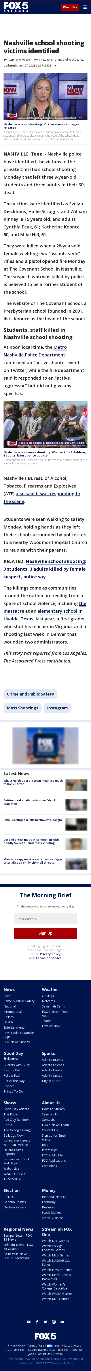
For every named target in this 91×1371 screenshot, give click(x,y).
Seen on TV (50, 1114)
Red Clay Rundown (17, 1119)
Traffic (46, 1021)
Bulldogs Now (14, 1135)
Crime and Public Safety (69, 59)
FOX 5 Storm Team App (56, 1013)
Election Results (15, 1207)
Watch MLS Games (55, 1299)
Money (48, 1190)
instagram (53, 1321)
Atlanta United (52, 1075)
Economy (48, 1202)
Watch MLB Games (56, 1255)
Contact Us (50, 1130)
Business (48, 1207)
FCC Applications (54, 1160)
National (10, 1006)
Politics (9, 1017)
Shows (10, 1102)
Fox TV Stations (43, 59)
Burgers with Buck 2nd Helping (17, 1161)
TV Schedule (12, 1179)
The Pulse (11, 1114)
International (13, 1011)
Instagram (57, 708)
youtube (28, 1321)
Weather (50, 989)
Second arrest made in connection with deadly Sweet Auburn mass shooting (31, 841)
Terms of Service (48, 958)
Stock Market (51, 1212)
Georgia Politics (15, 1202)
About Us (51, 1102)
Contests (48, 1119)
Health (8, 1022)
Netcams (48, 1001)
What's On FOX (14, 1174)
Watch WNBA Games (57, 1293)
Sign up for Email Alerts (54, 1137)
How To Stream (53, 1109)
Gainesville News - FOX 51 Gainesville (17, 1256)
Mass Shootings (22, 708)
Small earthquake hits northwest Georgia (33, 820)
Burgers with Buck (17, 1065)
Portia (8, 1125)
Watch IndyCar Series (57, 1270)
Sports (48, 1053)
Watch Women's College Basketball (55, 1286)
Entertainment (14, 1027)
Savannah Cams (53, 1006)
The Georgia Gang (17, 1130)
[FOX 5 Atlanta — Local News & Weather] (16, 7)
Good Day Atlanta (13, 1056)
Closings (48, 996)
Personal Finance (54, 1197)
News (9, 989)
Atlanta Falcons (53, 1065)
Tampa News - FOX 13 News (18, 1237)
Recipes (9, 1086)
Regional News (18, 1229)
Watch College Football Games (53, 1248)
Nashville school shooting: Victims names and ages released (41, 126)
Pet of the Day (14, 1081)
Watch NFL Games (55, 1241)
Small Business (52, 1218)
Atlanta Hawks (52, 1070)
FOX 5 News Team (55, 1125)
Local (7, 996)
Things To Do (13, 1091)
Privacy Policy (50, 954)
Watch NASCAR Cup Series (56, 1262)
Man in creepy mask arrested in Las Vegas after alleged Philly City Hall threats (33, 861)
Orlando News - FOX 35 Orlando (18, 1247)
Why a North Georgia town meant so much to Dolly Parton (33, 782)
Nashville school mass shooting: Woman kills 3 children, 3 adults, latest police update (45, 454)
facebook (37, 1321)
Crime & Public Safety (19, 1001)
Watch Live (70, 7)
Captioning (49, 1166)
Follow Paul (12, 1075)
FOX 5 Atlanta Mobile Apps (19, 1035)
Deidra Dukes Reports (13, 1152)
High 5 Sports (51, 1081)
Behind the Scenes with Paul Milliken (17, 1143)
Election (12, 1190)
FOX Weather (51, 1026)
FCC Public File (52, 1155)
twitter (45, 1321)
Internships (50, 1150)
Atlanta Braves (52, 1059)
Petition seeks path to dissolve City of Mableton (29, 802)
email (62, 1321)
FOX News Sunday (17, 1042)
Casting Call (12, 1070)
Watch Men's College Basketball (57, 1277)
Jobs (45, 1145)
